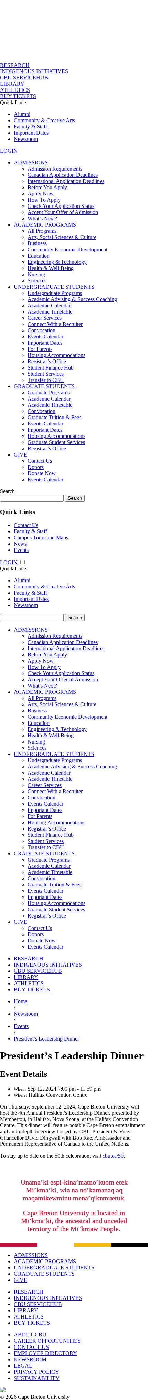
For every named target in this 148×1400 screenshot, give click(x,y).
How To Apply (44, 200)
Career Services (45, 318)
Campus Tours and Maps (41, 537)
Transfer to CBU (46, 380)
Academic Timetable (50, 312)
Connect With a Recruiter (55, 324)
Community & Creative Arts (44, 120)
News (20, 544)
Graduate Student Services (56, 442)
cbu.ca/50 (113, 1156)
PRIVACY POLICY (36, 1372)
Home (20, 1001)
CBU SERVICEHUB (24, 77)
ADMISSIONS (31, 162)
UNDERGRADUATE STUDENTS (54, 287)
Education (39, 256)
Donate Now (42, 473)
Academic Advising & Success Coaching (72, 299)
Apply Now (41, 193)
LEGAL (23, 1366)
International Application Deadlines (66, 181)
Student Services (46, 374)
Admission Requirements (55, 169)
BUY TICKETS (18, 96)
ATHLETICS (15, 90)
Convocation (41, 330)
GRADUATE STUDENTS (44, 386)
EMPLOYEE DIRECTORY (45, 1353)
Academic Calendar (49, 305)
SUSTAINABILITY (37, 1378)
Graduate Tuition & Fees (54, 417)
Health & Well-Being (51, 268)
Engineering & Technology (57, 262)
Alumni (22, 114)
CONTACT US (31, 1347)
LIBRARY (12, 84)
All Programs (42, 231)
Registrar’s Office (47, 361)
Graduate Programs (49, 392)
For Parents (40, 349)
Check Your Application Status (61, 206)
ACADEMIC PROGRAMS (45, 225)
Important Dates (31, 133)
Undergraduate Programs (55, 293)
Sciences (37, 281)
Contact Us (40, 461)
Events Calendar (45, 336)
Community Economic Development (67, 249)
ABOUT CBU (30, 1334)
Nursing (36, 274)
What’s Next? (42, 218)
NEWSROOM (30, 1359)
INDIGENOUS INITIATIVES (34, 71)
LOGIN (9, 151)
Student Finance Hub (51, 368)
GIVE (20, 455)
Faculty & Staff (30, 127)
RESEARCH (15, 65)
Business (37, 243)
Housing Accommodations (56, 355)
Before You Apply (47, 187)
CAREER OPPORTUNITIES (47, 1341)
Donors (36, 467)
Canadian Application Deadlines (63, 175)
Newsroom (26, 139)
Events (21, 550)
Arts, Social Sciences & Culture (62, 237)
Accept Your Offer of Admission (63, 212)
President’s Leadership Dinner (46, 1039)
